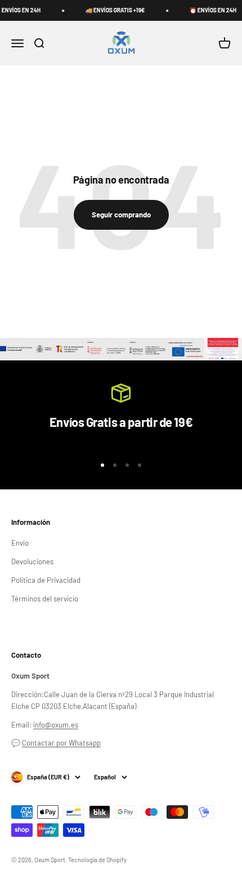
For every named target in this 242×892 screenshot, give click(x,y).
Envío (20, 542)
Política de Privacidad (45, 580)
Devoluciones (32, 561)
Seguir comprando (121, 214)
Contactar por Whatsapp (61, 742)
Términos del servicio (44, 598)
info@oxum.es (55, 724)
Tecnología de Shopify (97, 859)
